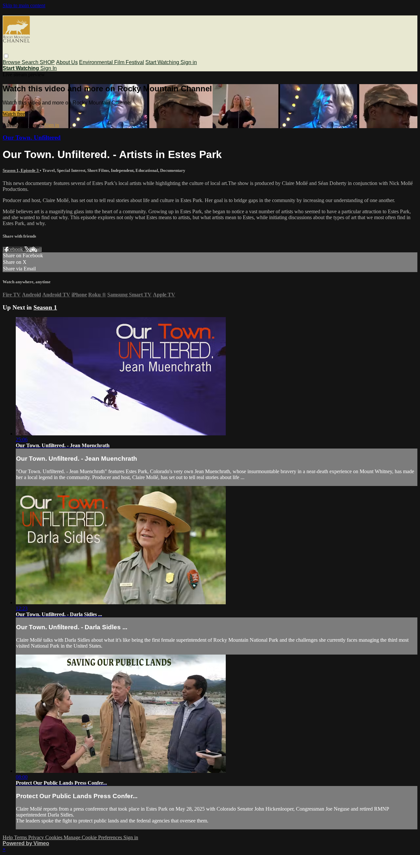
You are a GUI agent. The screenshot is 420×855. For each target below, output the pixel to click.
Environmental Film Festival (111, 62)
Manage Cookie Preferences (93, 837)
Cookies (54, 837)
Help (8, 837)
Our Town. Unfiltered (32, 137)
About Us (67, 62)
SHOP (47, 62)
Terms (21, 837)
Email (36, 249)
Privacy (36, 837)
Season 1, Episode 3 (21, 170)
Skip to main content (24, 5)
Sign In (48, 68)
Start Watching (162, 62)
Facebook (13, 249)
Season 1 (45, 307)
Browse (12, 62)
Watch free (14, 114)
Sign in (188, 62)
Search (31, 62)
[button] (6, 56)
